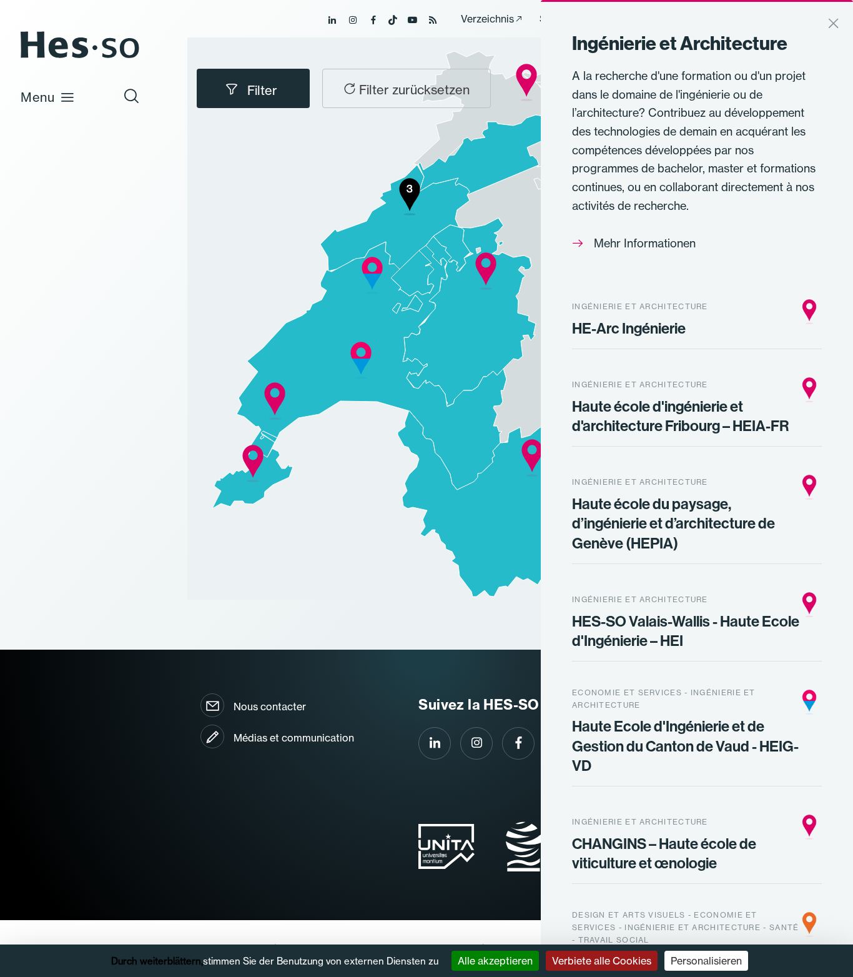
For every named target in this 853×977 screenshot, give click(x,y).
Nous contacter (270, 707)
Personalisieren (706, 961)
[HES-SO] (80, 57)
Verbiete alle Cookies (601, 961)
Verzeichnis (487, 18)
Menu (38, 97)
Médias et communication (294, 738)
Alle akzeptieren (495, 961)
